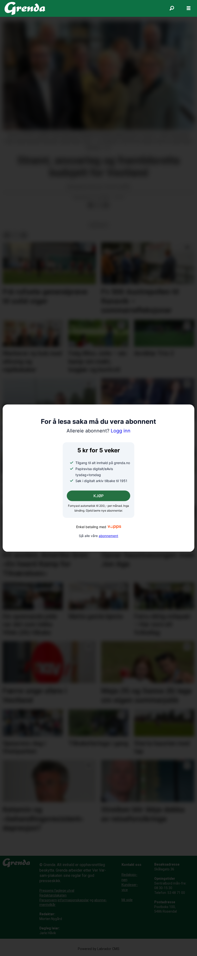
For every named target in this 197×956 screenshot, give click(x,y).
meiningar (98, 225)
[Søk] (171, 8)
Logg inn (98, 431)
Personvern (48, 900)
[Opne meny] (188, 8)
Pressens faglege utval (56, 890)
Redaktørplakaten (53, 895)
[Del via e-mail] (106, 205)
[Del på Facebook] (90, 205)
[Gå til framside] (25, 8)
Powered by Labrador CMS (98, 949)
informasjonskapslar (73, 900)
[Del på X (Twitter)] (98, 205)
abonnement (108, 536)
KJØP (98, 496)
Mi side (127, 900)
